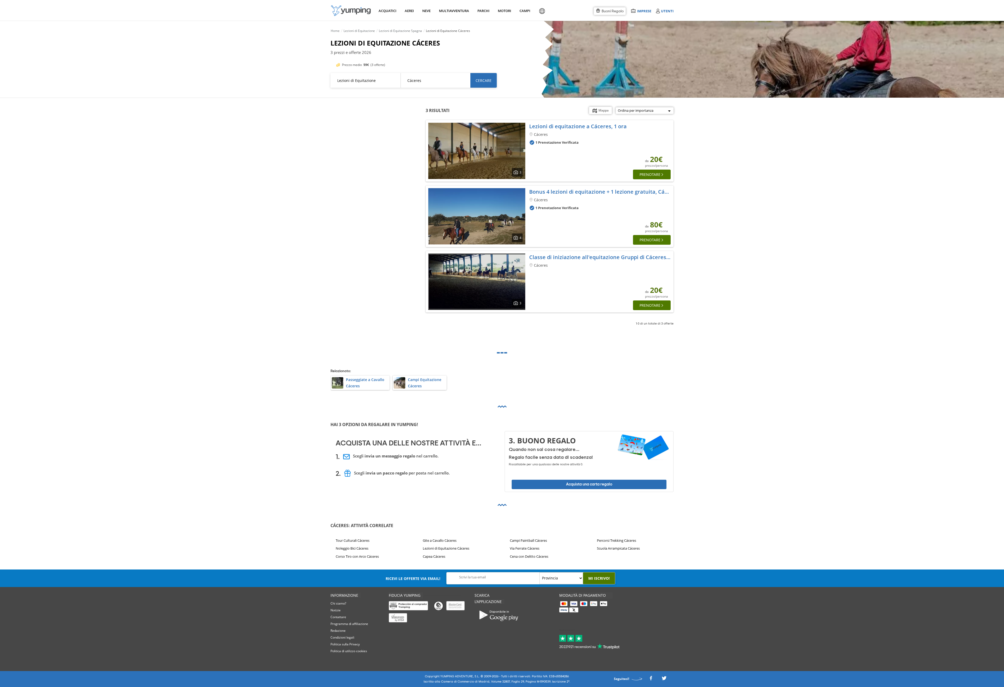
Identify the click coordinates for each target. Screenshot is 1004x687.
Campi (525, 10)
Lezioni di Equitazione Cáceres (446, 548)
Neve (426, 10)
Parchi (483, 10)
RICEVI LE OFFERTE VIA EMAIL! (413, 578)
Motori (504, 10)
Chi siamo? (338, 603)
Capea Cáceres (434, 556)
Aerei (409, 10)
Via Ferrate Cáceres (524, 548)
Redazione (338, 630)
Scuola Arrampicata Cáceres (618, 548)
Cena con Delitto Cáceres (529, 556)
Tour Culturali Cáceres (352, 540)
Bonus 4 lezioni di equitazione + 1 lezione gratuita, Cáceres (603, 191)
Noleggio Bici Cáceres (352, 548)
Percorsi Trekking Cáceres (616, 540)
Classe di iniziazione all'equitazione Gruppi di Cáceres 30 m (604, 257)
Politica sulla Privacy (345, 644)
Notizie (335, 610)
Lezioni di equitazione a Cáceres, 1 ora (578, 126)
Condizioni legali (342, 637)
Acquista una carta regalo (589, 484)
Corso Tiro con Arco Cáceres (357, 556)
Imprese (644, 11)
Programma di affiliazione (349, 624)
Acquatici (387, 10)
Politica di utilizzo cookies (348, 651)
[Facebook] (651, 679)
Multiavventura (453, 10)
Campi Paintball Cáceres (528, 540)
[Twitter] (664, 679)
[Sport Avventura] (350, 10)
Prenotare (650, 174)
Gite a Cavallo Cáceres (440, 540)
